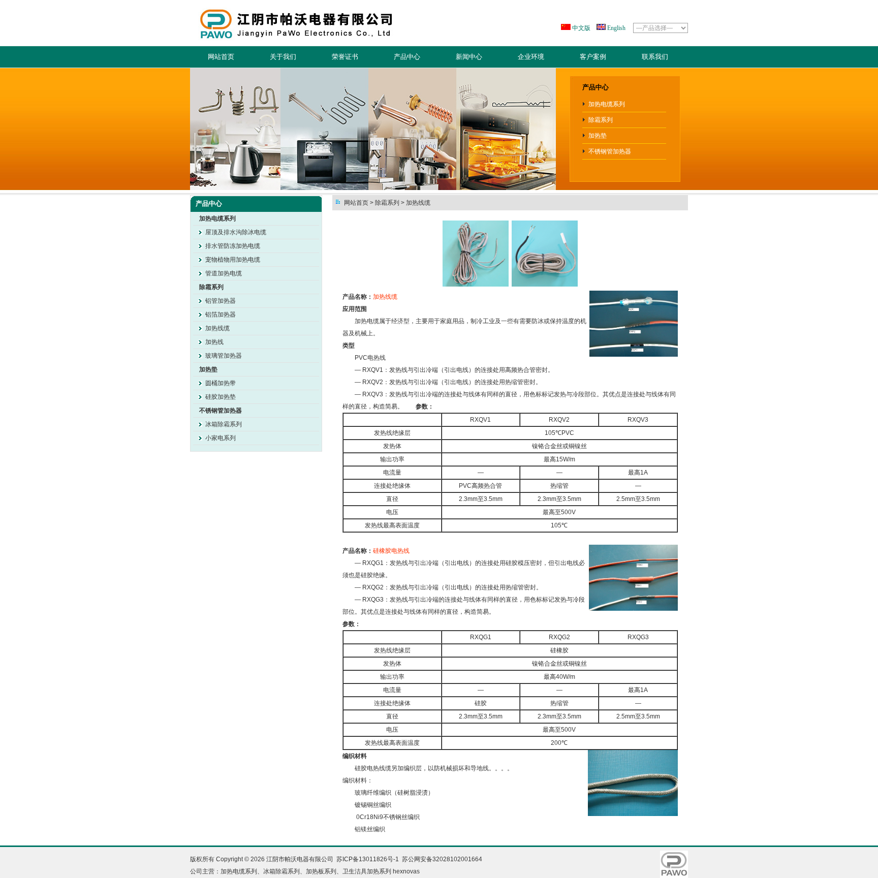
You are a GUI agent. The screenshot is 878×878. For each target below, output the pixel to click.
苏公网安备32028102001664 (442, 859)
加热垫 (597, 135)
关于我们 (283, 56)
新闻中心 (469, 56)
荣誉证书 (345, 56)
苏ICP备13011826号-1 (367, 859)
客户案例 (593, 56)
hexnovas (406, 871)
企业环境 (531, 56)
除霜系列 (600, 119)
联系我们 (655, 56)
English (615, 28)
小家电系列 (220, 438)
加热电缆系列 (606, 104)
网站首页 (221, 56)
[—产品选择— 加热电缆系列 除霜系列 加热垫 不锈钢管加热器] (660, 28)
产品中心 (407, 56)
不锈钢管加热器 (609, 151)
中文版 (580, 28)
